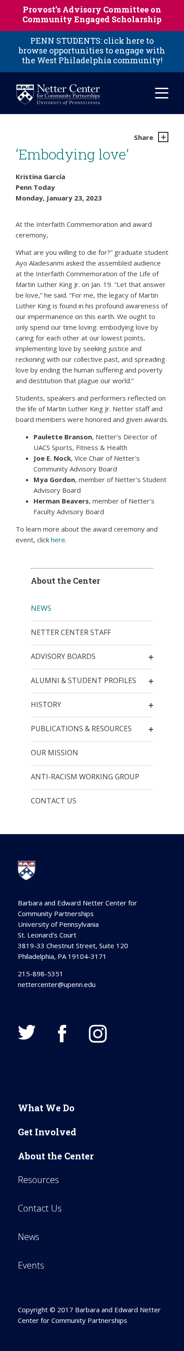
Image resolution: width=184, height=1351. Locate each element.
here (58, 539)
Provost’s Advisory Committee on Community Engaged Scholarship (92, 14)
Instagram (98, 1034)
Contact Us (53, 801)
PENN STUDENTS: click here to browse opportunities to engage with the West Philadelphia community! (92, 50)
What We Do (46, 1108)
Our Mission (54, 752)
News (41, 608)
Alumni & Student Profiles (83, 680)
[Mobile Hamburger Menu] (161, 93)
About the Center (56, 1156)
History (46, 704)
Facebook (62, 1034)
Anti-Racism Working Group (85, 777)
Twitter (27, 1032)
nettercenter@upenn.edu (57, 984)
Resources (38, 1180)
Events (31, 1265)
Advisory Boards (63, 656)
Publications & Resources (81, 728)
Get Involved (47, 1132)
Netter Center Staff (71, 632)
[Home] (58, 95)
